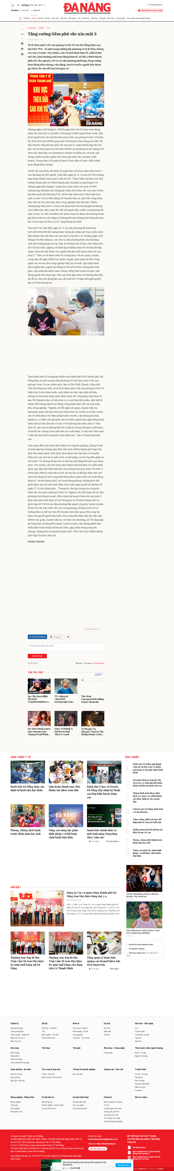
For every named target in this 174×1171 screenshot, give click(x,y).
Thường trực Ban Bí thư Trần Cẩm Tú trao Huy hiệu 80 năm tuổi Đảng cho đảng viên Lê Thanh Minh (66, 963)
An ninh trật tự (16, 1074)
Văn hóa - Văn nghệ (68, 18)
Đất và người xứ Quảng (113, 1102)
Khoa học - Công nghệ (116, 18)
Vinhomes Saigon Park (137, 953)
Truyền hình (140, 1069)
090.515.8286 (158, 10)
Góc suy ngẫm (78, 1105)
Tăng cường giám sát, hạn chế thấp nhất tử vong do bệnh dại (147, 820)
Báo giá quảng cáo (97, 1149)
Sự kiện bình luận (81, 1097)
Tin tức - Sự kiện (141, 1074)
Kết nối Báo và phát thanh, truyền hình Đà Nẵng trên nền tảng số (143, 1139)
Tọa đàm (138, 1090)
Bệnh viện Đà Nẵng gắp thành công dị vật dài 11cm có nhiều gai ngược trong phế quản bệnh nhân (148, 768)
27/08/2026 (20, 10)
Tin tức (106, 1105)
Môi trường (15, 1053)
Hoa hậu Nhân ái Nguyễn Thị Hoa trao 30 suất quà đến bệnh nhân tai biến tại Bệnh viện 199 (147, 783)
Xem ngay (114, 969)
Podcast (108, 1097)
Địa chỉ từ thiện (16, 1059)
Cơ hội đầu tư (48, 1097)
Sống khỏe (15, 1056)
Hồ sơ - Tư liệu (140, 1053)
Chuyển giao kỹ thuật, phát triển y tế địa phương (148, 810)
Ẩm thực (107, 1028)
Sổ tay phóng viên (80, 1108)
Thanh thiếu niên (48, 1038)
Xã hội (33, 18)
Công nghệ (108, 1053)
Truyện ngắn (140, 1031)
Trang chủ (32, 28)
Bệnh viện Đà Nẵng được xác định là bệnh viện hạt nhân (27, 788)
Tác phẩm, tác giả (142, 1035)
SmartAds (74, 1168)
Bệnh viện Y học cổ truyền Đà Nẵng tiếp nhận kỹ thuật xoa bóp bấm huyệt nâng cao (103, 792)
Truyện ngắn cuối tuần (113, 1108)
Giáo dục (55, 18)
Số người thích (98, 663)
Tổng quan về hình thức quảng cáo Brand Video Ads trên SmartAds (103, 961)
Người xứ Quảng (141, 1056)
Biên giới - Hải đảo (18, 1081)
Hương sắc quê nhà (111, 1112)
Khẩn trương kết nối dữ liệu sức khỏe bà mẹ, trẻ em (148, 831)
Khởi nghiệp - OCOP (80, 1031)
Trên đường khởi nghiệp (113, 1121)
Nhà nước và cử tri (18, 1038)
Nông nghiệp (16, 1102)
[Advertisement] (66, 355)
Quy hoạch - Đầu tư (80, 1028)
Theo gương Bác (17, 1031)
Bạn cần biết (78, 1074)
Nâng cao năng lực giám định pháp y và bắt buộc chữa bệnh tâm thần (63, 833)
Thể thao (94, 18)
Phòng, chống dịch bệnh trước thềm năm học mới (26, 831)
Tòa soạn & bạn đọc (51, 1069)
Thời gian (87, 663)
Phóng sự (139, 1077)
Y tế (79, 18)
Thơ (136, 1028)
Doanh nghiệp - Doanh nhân (53, 1105)
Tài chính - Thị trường (81, 1038)
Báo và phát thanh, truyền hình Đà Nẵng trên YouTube (146, 1158)
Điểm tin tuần (140, 1087)
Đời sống (85, 18)
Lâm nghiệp (15, 1108)
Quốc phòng (15, 1077)
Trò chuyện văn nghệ (112, 1118)
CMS (143, 1169)
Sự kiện (107, 1035)
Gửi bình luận (37, 656)
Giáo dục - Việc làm (49, 1028)
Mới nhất (36, 10)
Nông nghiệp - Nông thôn (22, 1097)
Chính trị (26, 18)
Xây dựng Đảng (17, 1028)
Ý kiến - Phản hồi (48, 1074)
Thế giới (102, 18)
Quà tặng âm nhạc (111, 1115)
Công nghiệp (78, 1035)
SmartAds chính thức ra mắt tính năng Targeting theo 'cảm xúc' (102, 833)
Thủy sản (14, 1105)
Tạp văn (138, 1038)
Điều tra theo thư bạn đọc (52, 1077)
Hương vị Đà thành (142, 1084)
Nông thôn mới (16, 1112)
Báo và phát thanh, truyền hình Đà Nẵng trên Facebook (146, 1153)
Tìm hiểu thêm (123, 1165)
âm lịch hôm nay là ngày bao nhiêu (141, 944)
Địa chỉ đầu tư (47, 1102)
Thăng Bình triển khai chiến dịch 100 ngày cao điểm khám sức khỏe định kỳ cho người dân (147, 797)
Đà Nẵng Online (139, 1147)
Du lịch (47, 18)
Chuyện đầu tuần (79, 1102)
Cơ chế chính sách (49, 1108)
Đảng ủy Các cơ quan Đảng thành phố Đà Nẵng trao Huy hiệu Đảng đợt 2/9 (91, 894)
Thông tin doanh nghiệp (84, 1069)
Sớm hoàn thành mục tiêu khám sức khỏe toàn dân (64, 788)
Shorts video (141, 1097)
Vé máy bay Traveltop (136, 949)
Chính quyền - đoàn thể (20, 1035)
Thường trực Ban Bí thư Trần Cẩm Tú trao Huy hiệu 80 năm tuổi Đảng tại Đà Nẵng (27, 963)
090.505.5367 (146, 10)
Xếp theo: (79, 663)
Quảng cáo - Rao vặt (113, 1069)
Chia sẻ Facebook (38, 637)
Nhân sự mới (16, 1041)
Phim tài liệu (140, 1081)
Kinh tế (40, 18)
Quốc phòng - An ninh (21, 1069)
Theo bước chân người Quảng (138, 18)
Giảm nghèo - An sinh (50, 1035)
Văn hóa (138, 1041)
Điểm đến (107, 1031)
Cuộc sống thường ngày (20, 1063)
